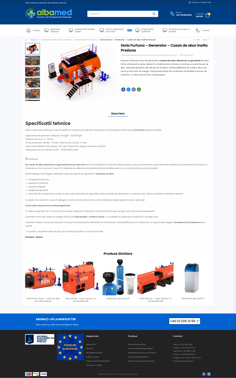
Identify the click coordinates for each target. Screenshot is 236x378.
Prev (197, 39)
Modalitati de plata (94, 353)
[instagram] (209, 374)
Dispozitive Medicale (55, 30)
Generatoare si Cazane (86, 39)
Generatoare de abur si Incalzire (179, 30)
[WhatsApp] (139, 89)
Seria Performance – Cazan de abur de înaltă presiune (43, 300)
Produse (36, 30)
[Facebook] (123, 89)
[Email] (134, 89)
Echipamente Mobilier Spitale (85, 30)
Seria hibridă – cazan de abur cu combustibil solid (81, 300)
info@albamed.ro (186, 361)
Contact (206, 30)
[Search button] (154, 14)
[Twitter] (128, 89)
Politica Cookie (92, 357)
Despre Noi (91, 344)
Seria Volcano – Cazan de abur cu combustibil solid (155, 300)
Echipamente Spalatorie (147, 30)
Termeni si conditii (94, 365)
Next (206, 39)
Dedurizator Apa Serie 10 (193, 298)
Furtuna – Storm (34, 237)
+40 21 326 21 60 (183, 321)
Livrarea (89, 348)
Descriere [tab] (118, 113)
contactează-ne (140, 130)
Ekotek (190, 55)
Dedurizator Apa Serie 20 (118, 298)
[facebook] (204, 374)
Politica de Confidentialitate (98, 361)
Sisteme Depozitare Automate (118, 30)
